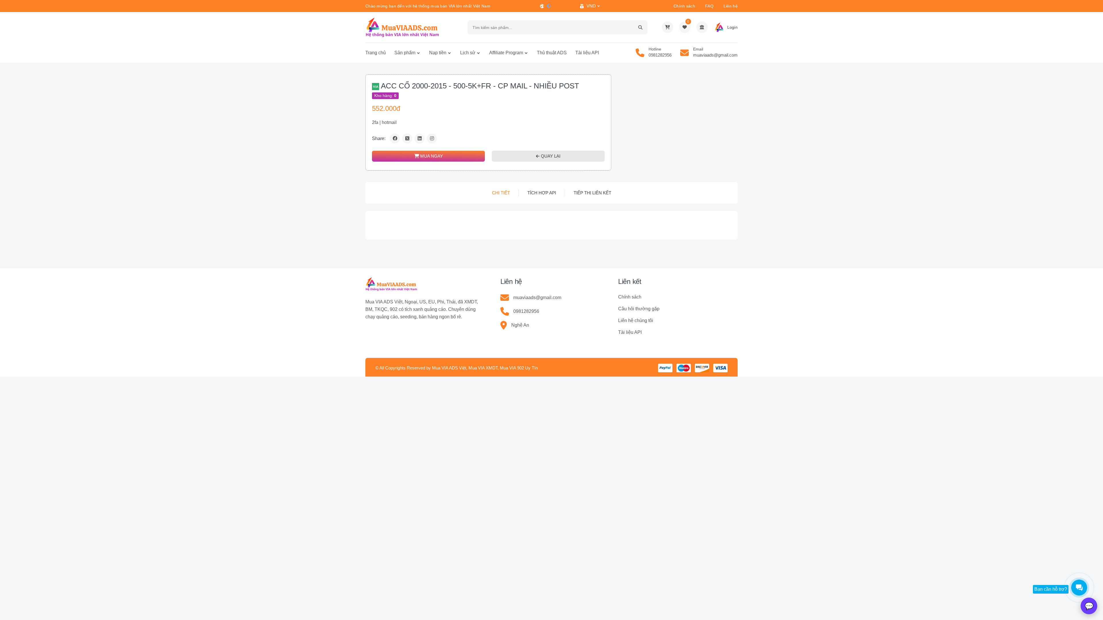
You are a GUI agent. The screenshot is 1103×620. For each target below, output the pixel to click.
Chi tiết (501, 192)
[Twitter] (407, 138)
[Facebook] (395, 138)
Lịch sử (467, 52)
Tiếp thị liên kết (592, 192)
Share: (378, 138)
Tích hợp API (541, 192)
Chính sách (684, 6)
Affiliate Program (506, 52)
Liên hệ (731, 6)
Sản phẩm (404, 52)
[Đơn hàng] (667, 27)
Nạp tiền (437, 52)
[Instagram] (432, 138)
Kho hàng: (385, 95)
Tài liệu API (587, 52)
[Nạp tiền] (702, 27)
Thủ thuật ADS (552, 52)
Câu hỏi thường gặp (639, 308)
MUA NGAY (431, 156)
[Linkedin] (419, 138)
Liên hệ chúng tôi (635, 320)
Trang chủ (375, 52)
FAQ (709, 6)
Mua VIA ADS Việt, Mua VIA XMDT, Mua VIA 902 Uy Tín (485, 367)
